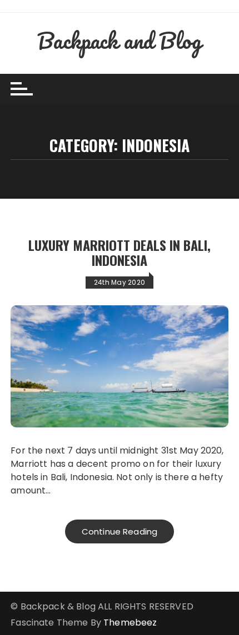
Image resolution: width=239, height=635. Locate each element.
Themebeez (130, 622)
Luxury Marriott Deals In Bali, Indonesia (119, 252)
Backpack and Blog (119, 40)
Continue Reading (119, 531)
